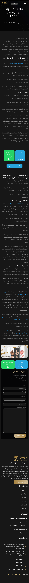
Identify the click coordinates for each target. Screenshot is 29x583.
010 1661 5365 (19, 559)
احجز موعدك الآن (14, 166)
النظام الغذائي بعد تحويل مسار (15, 204)
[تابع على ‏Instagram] (12, 574)
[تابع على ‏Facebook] (8, 574)
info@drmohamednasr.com (15, 569)
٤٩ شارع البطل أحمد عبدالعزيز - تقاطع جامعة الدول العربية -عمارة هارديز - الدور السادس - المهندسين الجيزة (14, 546)
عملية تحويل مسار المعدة (17, 63)
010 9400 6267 (19, 562)
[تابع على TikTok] (19, 574)
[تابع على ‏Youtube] (16, 574)
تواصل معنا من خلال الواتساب (9, 155)
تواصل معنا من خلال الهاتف (20, 155)
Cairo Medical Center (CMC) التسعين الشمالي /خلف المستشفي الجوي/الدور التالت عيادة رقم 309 (14, 553)
